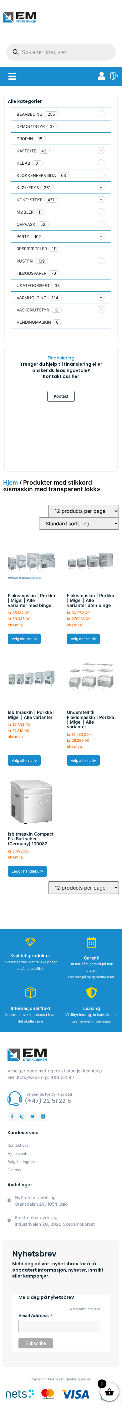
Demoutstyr (31, 126)
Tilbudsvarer (31, 273)
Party (23, 236)
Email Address (35, 1316)
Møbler (25, 212)
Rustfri (25, 260)
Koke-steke (30, 199)
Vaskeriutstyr (33, 309)
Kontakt (61, 396)
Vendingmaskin (34, 322)
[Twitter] (32, 1116)
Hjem (10, 482)
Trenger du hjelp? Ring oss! (48, 1094)
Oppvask (26, 224)
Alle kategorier (25, 101)
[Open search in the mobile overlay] (61, 52)
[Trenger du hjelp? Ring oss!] (15, 1098)
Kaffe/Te (26, 150)
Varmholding (32, 297)
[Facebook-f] (12, 1116)
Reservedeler (32, 248)
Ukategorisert (33, 285)
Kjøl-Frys (28, 187)
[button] (12, 76)
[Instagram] (22, 1116)
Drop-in (25, 138)
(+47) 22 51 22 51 (49, 1101)
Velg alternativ (24, 638)
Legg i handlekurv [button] (27, 871)
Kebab (23, 163)
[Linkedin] (42, 1116)
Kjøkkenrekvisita (36, 175)
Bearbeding (30, 114)
